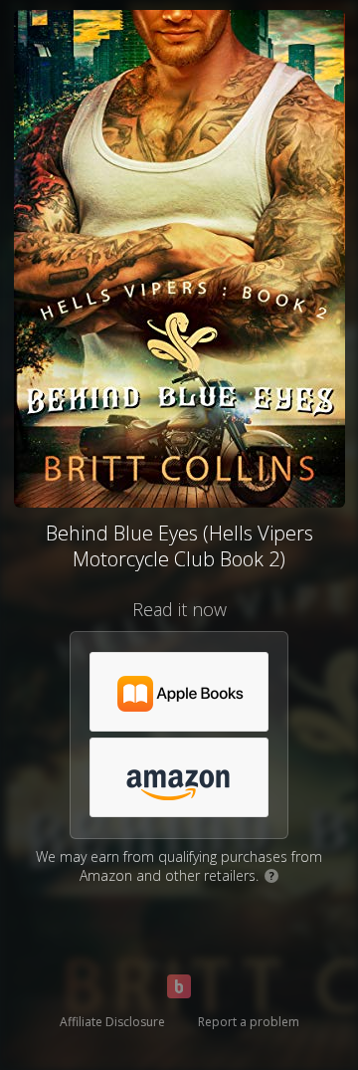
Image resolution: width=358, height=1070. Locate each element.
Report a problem (248, 1021)
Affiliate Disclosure (112, 1021)
